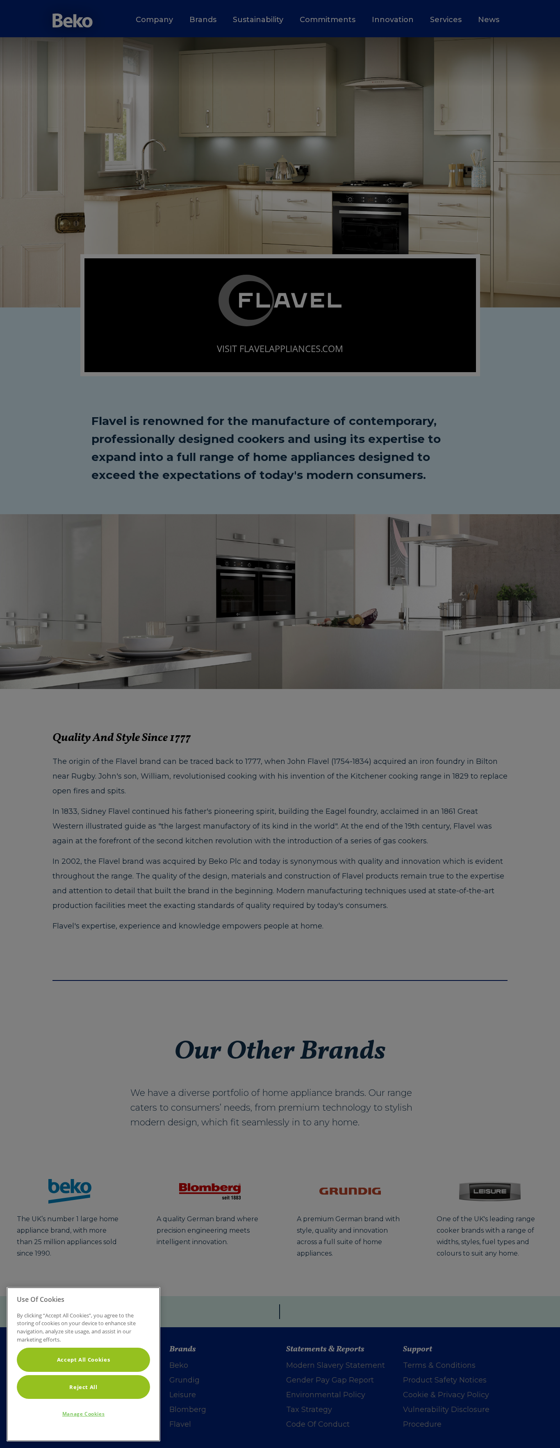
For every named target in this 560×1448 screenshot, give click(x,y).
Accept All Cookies (83, 1359)
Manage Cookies (83, 1413)
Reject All (83, 1387)
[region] (83, 1364)
